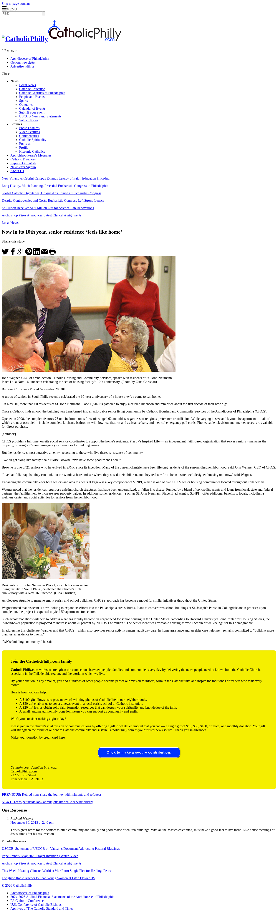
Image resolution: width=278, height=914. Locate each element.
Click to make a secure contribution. (139, 752)
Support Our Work (23, 163)
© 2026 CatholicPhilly (17, 885)
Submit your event (31, 112)
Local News (27, 85)
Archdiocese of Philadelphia (29, 58)
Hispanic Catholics (32, 151)
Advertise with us (22, 66)
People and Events (32, 97)
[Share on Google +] (20, 254)
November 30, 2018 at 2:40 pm (31, 822)
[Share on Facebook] (13, 254)
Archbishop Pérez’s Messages (30, 155)
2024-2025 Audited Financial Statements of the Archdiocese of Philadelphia (62, 897)
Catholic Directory (23, 159)
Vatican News (28, 120)
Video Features (29, 132)
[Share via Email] (44, 254)
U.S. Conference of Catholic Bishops (35, 904)
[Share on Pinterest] (28, 254)
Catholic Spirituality (32, 140)
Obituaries (26, 104)
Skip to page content (16, 3)
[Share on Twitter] (5, 254)
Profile (23, 147)
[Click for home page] (61, 39)
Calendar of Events (32, 108)
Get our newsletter (23, 62)
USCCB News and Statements (40, 116)
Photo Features (29, 128)
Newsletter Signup (23, 167)
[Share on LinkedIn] (36, 254)
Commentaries (29, 136)
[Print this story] (52, 254)
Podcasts (25, 143)
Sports (23, 100)
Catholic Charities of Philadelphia (42, 93)
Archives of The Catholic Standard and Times (41, 908)
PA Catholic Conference (27, 900)
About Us (17, 171)
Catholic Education (32, 89)
